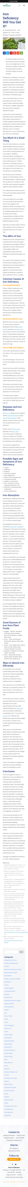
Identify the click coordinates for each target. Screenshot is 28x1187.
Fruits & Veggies (9, 1025)
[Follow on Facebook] (12, 1164)
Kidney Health (8, 1053)
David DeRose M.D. (10, 30)
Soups (6, 1093)
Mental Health (8, 1056)
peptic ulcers (15, 431)
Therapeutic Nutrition (15, 35)
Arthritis (6, 966)
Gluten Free (7, 1028)
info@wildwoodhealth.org (14, 1140)
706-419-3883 (20, 1138)
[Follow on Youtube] (15, 1164)
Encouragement (9, 1007)
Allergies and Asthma (10, 960)
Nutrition (5, 35)
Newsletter (15, 1159)
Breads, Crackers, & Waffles (12, 979)
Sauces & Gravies (9, 1090)
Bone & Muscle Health (10, 972)
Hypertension (8, 1047)
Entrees (6, 1010)
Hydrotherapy (8, 1044)
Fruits (6, 1022)
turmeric (5, 716)
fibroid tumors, (16, 429)
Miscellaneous (8, 1062)
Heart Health (8, 1038)
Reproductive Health (10, 1087)
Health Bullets (8, 1034)
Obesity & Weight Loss (10, 1072)
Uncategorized (8, 1109)
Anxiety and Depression (11, 963)
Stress (6, 1103)
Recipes (6, 1081)
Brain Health (8, 975)
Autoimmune (6, 413)
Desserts (6, 994)
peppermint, (19, 708)
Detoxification (8, 997)
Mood (6, 1066)
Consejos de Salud (9, 991)
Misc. (5, 1059)
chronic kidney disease (9, 418)
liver (22, 168)
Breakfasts (7, 982)
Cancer (6, 985)
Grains (6, 1031)
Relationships (8, 1084)
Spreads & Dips (8, 1100)
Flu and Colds (8, 1016)
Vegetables (7, 1115)
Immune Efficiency (9, 1050)
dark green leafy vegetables (15, 526)
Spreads (6, 1097)
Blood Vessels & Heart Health (12, 969)
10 (20, 810)
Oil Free (6, 1075)
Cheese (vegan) (8, 988)
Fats (5, 1013)
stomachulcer (19, 329)
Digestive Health (9, 1003)
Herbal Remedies (9, 1041)
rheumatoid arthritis (13, 415)
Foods (17, 32)
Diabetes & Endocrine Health (12, 1000)
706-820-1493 (21, 1135)
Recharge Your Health (10, 1078)
